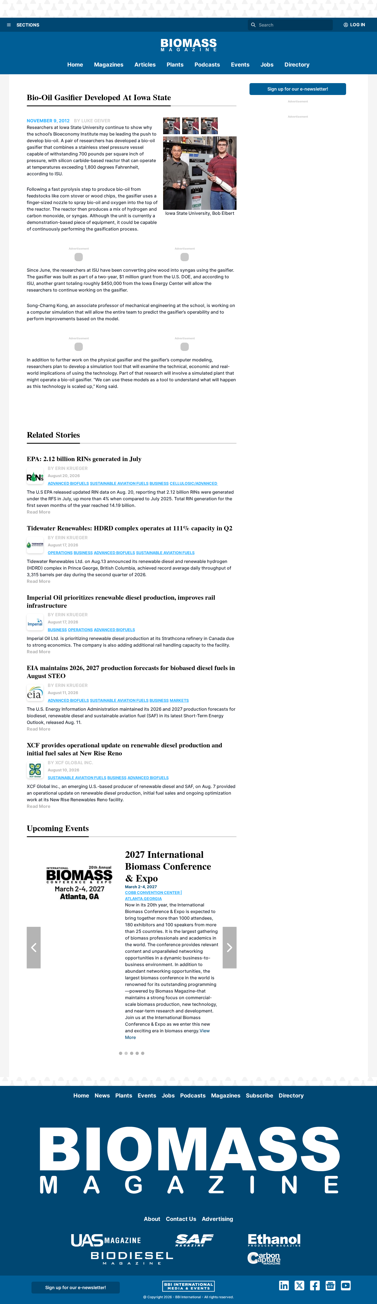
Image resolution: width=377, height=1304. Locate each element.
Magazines (108, 64)
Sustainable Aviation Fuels (119, 483)
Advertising (217, 1219)
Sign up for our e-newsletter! (297, 89)
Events (240, 64)
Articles (145, 64)
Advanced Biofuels (68, 483)
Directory (297, 64)
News (102, 1095)
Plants (175, 64)
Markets (179, 700)
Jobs (267, 64)
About (152, 1219)
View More (186, 1044)
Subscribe (259, 1095)
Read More (39, 512)
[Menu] (8, 24)
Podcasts (207, 64)
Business (159, 483)
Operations (60, 552)
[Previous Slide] (34, 947)
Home (75, 64)
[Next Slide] (230, 947)
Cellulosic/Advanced (194, 483)
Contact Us (181, 1219)
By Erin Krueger (68, 468)
